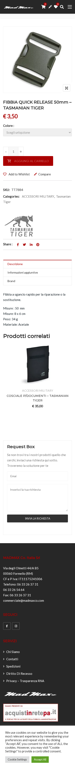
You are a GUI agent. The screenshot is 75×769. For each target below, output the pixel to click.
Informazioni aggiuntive (23, 272)
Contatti (12, 659)
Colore (8, 125)
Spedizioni (13, 666)
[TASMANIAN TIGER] (20, 226)
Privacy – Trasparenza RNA (25, 681)
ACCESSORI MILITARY (38, 196)
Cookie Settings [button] (17, 759)
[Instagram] (16, 626)
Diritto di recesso (19, 673)
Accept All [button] (40, 759)
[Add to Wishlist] (32, 383)
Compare (44, 174)
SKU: (6, 190)
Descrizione (15, 264)
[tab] (37, 264)
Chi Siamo (13, 652)
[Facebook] (7, 626)
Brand (11, 281)
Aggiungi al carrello (31, 161)
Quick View (53, 383)
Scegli (22, 383)
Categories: (11, 196)
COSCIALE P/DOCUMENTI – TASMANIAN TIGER (38, 398)
